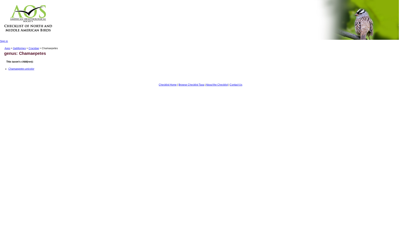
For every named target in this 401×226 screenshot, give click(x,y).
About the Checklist (217, 84)
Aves (7, 48)
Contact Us (236, 84)
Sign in (4, 41)
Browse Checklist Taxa (191, 84)
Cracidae (34, 48)
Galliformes (19, 48)
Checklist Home (168, 84)
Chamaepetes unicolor (21, 68)
